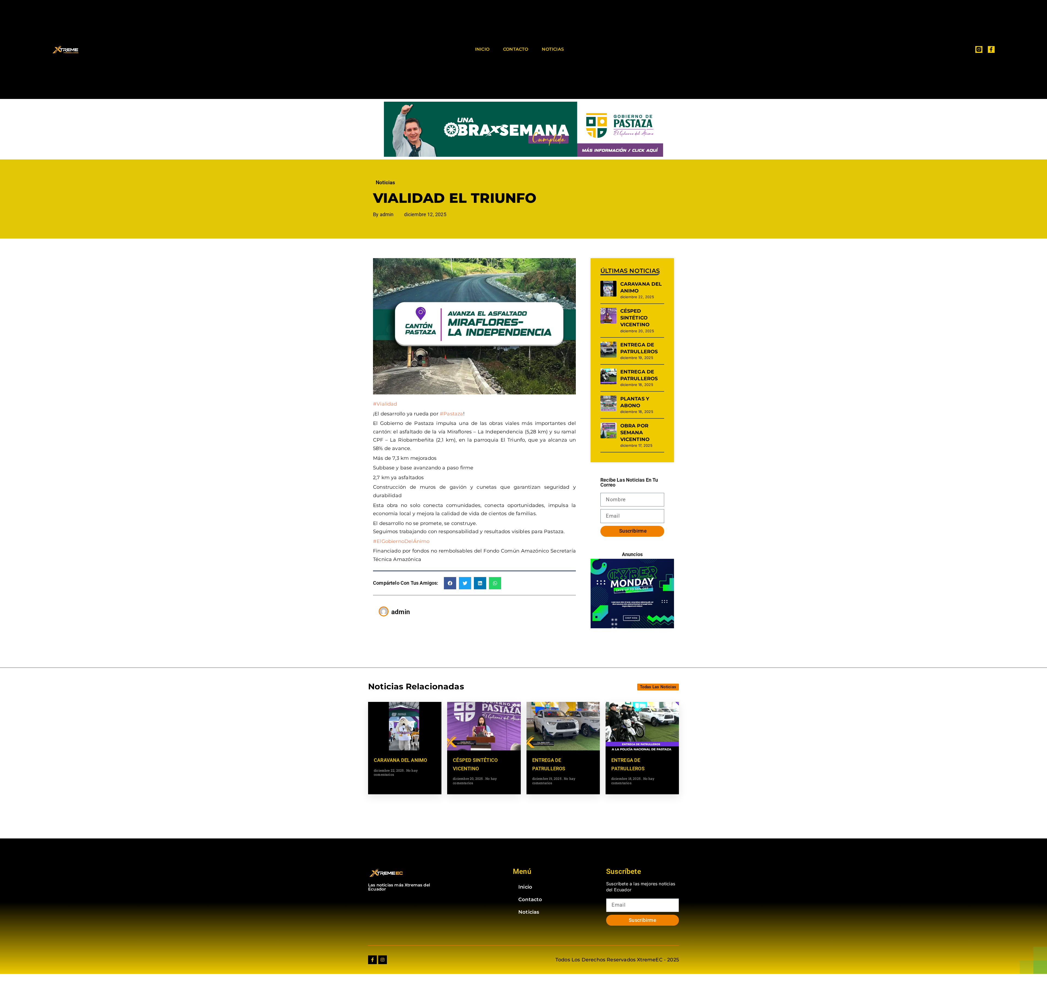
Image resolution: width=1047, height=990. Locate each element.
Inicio (482, 49)
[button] (450, 583)
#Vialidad (385, 404)
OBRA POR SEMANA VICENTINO (635, 432)
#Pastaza (451, 414)
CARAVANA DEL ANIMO (400, 760)
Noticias (553, 49)
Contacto (515, 49)
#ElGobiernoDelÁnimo (401, 541)
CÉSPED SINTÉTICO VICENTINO (635, 318)
